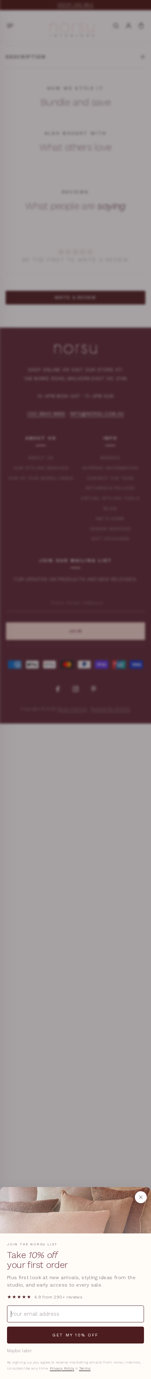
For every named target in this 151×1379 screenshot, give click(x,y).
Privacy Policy (62, 1368)
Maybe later (19, 1350)
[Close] (141, 1197)
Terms (85, 1368)
